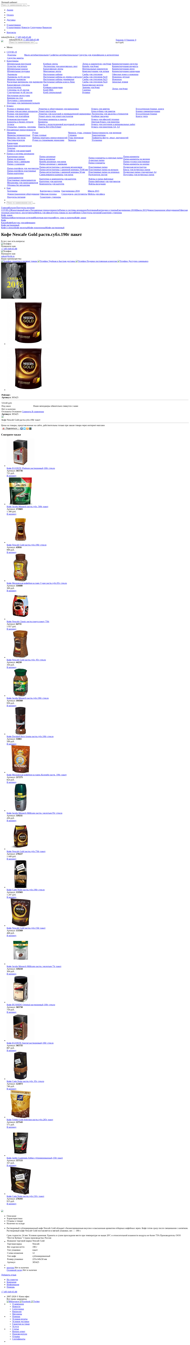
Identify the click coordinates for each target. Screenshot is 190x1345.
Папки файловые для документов (104, 181)
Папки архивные (47, 156)
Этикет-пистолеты (47, 111)
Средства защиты (15, 58)
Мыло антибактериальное (36, 55)
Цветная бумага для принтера (105, 122)
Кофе (9, 222)
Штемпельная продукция (19, 64)
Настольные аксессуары (18, 95)
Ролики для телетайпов (18, 116)
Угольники (97, 140)
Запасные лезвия (120, 82)
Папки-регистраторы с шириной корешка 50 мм (62, 172)
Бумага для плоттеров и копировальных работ (113, 124)
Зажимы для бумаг (91, 87)
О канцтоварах (14, 25)
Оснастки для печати (17, 66)
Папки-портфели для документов (23, 168)
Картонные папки (15, 156)
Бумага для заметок (100, 109)
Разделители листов (97, 174)
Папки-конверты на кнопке (136, 164)
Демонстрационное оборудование (23, 194)
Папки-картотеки (15, 173)
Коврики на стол (15, 98)
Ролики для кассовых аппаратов (22, 111)
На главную (12, 1279)
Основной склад (14, 1270)
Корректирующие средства (125, 64)
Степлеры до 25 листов (18, 90)
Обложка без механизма (18, 185)
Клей (45, 85)
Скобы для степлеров (92, 74)
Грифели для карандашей (19, 151)
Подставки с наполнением (19, 100)
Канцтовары (12, 61)
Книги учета (142, 116)
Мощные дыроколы (16, 79)
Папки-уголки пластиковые (136, 161)
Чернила (72, 140)
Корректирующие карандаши (126, 71)
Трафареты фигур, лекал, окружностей (110, 137)
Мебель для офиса (96, 194)
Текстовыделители (16, 140)
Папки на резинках (16, 159)
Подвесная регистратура (134, 167)
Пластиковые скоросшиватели (21, 180)
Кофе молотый (21, 227)
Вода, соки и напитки (64, 217)
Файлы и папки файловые (100, 179)
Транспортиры (99, 135)
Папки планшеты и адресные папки (105, 158)
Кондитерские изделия (23, 217)
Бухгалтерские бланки (146, 114)
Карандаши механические (19, 146)
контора (10, 1267)
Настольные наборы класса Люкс (59, 82)
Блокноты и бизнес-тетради (20, 122)
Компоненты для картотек (51, 184)
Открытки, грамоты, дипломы (21, 127)
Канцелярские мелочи (92, 85)
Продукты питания (16, 197)
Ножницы (117, 79)
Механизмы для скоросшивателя (22, 182)
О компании (18, 1304)
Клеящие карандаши (53, 87)
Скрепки (86, 90)
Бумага (10, 106)
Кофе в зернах (7, 227)
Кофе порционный (37, 227)
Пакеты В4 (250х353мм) (49, 127)
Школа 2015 (93, 191)
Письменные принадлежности (21, 130)
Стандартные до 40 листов (19, 92)
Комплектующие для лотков (95, 71)
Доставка (11, 20)
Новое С (79, 212)
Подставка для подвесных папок (138, 174)
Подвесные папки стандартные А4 (139, 172)
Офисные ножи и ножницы (125, 74)
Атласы (10, 124)
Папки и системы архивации (20, 153)
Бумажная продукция (17, 119)
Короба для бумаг (90, 66)
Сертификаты (18, 1339)
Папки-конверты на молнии (136, 159)
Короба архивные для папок (52, 161)
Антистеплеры (14, 87)
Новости (25, 27)
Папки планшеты (96, 163)
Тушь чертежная (75, 137)
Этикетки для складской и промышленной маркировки (64, 114)
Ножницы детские (121, 77)
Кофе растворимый (55, 227)
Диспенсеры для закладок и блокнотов (109, 114)
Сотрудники (36, 27)
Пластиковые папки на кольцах (103, 169)
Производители (19, 1334)
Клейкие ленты (50, 64)
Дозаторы (11, 55)
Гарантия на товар (21, 1324)
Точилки (11, 148)
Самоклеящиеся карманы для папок (56, 174)
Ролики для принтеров (18, 114)
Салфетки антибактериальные (63, 55)
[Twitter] (24, 428)
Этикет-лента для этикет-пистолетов (55, 116)
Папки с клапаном (16, 164)
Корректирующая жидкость (125, 66)
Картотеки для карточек (50, 181)
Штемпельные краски (17, 69)
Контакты (11, 32)
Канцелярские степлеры (18, 85)
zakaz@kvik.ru (7, 256)
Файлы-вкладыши (97, 184)
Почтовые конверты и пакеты (52, 119)
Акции (10, 10)
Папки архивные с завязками (53, 164)
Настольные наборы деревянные (58, 79)
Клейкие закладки (100, 116)
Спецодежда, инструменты (74, 194)
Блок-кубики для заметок (103, 111)
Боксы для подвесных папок (136, 169)
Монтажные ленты (52, 71)
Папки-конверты (131, 156)
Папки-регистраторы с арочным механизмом (60, 167)
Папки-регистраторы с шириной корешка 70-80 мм (63, 169)
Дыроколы (12, 74)
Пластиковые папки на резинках (103, 172)
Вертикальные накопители (95, 69)
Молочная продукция (44, 217)
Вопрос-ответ (18, 1331)
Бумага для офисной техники (105, 119)
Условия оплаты (20, 1319)
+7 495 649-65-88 (23, 37)
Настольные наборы (52, 74)
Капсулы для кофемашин (23, 222)
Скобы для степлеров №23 (94, 79)
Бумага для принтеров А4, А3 (105, 127)
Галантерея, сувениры (50, 197)
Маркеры (11, 132)
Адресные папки (96, 160)
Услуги (15, 1326)
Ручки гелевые (39, 135)
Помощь (11, 1287)
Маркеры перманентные (18, 135)
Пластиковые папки (98, 167)
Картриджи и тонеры (50, 191)
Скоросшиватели (15, 177)
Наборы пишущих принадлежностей (49, 137)
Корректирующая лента (123, 69)
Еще (9, 188)
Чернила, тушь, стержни (79, 132)
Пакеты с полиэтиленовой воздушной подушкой (61, 124)
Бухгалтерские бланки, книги (150, 109)
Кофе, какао (80, 217)
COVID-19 (12, 52)
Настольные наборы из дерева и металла (62, 77)
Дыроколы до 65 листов (18, 77)
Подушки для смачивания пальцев (23, 103)
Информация (13, 1284)
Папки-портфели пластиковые (21, 171)
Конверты (43, 122)
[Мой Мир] (30, 428)
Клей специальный (52, 92)
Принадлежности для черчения (106, 132)
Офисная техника (48, 194)
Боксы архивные (47, 159)
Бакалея (8, 217)
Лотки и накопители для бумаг (97, 64)
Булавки (86, 92)
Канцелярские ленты (53, 69)
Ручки (35, 132)
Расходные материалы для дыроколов (25, 82)
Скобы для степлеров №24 (94, 82)
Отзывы (16, 1336)
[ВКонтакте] (21, 428)
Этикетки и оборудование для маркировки (58, 109)
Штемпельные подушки (18, 71)
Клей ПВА (48, 90)
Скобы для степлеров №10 (94, 77)
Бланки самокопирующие (148, 111)
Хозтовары (12, 191)
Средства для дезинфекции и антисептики (99, 55)
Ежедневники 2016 (70, 191)
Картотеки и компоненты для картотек (57, 179)
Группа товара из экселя (63, 212)
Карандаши (12, 143)
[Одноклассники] (27, 428)
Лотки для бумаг (120, 88)
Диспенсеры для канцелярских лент (60, 66)
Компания (11, 1282)
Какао (4, 222)
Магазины (17, 1314)
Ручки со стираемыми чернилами (48, 140)
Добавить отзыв (8, 1275)
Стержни (72, 135)
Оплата (10, 15)
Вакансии (47, 27)
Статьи (15, 1329)
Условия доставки (20, 1321)
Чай (3, 217)
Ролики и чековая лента (18, 109)
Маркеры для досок (16, 137)
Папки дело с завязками (18, 161)
